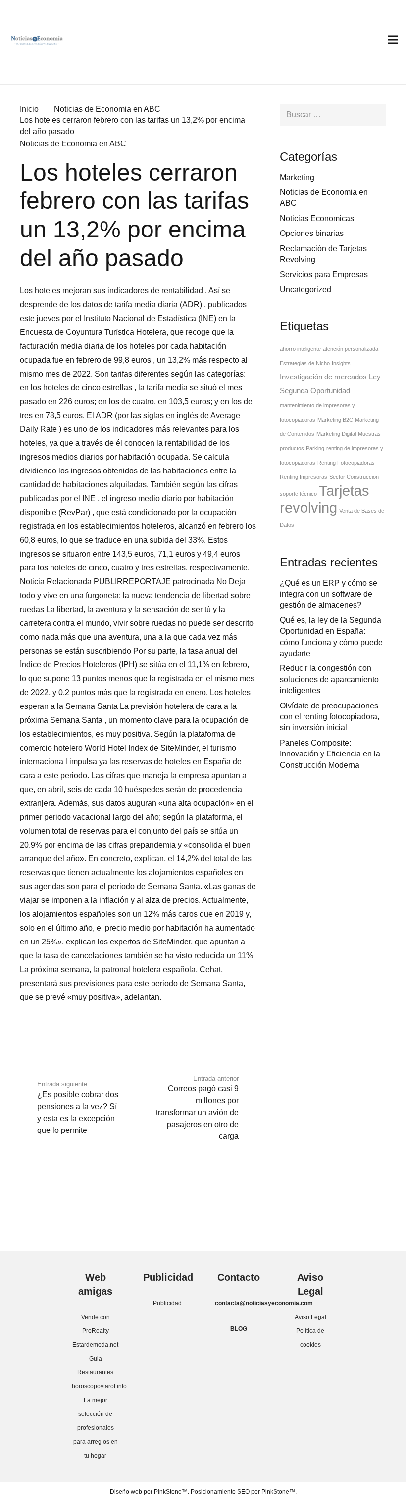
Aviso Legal (310, 1317)
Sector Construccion (354, 477)
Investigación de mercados (323, 377)
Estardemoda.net (95, 1344)
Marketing (297, 177)
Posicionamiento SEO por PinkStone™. (244, 1491)
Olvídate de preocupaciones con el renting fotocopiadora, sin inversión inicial (329, 717)
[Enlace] (37, 39)
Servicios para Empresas (324, 274)
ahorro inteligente (300, 349)
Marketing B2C (335, 420)
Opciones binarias (312, 233)
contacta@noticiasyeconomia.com (264, 1303)
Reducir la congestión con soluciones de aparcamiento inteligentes (329, 679)
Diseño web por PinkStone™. (149, 1491)
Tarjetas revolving (324, 499)
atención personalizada (350, 349)
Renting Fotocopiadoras (346, 463)
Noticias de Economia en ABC (73, 144)
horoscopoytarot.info (99, 1386)
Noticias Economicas (317, 218)
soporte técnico (298, 494)
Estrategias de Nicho (305, 363)
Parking (315, 448)
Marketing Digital (336, 434)
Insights (341, 363)
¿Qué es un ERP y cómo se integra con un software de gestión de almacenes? (328, 594)
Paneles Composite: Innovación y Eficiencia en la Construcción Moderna (330, 754)
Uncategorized (305, 289)
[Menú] (393, 39)
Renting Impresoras (303, 477)
